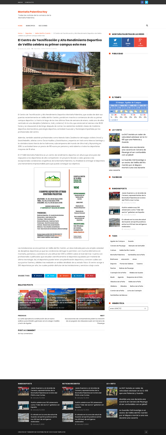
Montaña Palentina (117, 255)
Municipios (30, 26)
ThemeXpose (31, 432)
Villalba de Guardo (136, 273)
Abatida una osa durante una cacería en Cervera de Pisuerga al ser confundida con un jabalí (134, 151)
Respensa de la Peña (134, 277)
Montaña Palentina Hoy (32, 11)
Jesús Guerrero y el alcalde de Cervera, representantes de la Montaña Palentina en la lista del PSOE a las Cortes (134, 196)
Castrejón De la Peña (118, 273)
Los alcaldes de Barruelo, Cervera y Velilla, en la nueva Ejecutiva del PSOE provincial (89, 301)
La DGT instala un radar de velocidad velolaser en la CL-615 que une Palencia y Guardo (135, 138)
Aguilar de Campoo (117, 241)
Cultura (113, 250)
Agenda (121, 277)
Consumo (24, 291)
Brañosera (114, 259)
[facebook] (142, 2)
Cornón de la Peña (117, 291)
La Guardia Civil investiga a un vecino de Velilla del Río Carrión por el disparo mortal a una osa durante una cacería (127, 165)
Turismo (139, 264)
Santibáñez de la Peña (136, 255)
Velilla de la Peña (134, 282)
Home (20, 26)
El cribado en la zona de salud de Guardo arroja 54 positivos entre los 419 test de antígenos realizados (134, 223)
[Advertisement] (104, 13)
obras (134, 259)
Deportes (28, 33)
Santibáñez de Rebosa (118, 295)
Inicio (20, 2)
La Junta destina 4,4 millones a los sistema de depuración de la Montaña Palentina (61, 301)
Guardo (131, 241)
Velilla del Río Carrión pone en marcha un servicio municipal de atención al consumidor (32, 301)
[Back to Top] (146, 432)
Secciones (43, 26)
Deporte (113, 264)
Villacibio (123, 286)
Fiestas (113, 268)
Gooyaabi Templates (57, 432)
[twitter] (146, 2)
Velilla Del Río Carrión (43, 33)
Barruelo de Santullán (86, 291)
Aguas (51, 291)
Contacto (29, 2)
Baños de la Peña (136, 286)
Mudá (112, 277)
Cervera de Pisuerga (117, 246)
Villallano (113, 286)
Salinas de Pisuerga (126, 268)
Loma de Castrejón (134, 291)
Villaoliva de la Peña (117, 282)
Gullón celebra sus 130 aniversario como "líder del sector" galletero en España (133, 209)
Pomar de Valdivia (126, 264)
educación (125, 259)
